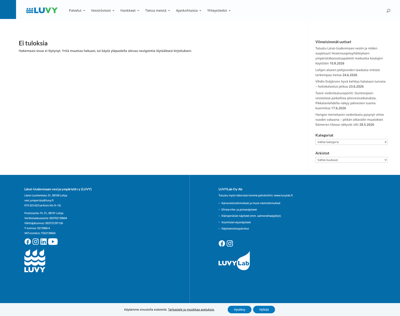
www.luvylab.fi (283, 195)
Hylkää (264, 309)
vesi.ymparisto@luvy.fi (39, 200)
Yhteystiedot (217, 11)
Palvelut (75, 11)
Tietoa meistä (155, 11)
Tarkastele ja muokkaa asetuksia (191, 309)
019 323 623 (31, 205)
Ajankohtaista (187, 11)
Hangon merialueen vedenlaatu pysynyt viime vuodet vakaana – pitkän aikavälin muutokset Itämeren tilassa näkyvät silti (349, 119)
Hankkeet (128, 11)
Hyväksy (239, 309)
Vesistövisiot (101, 11)
